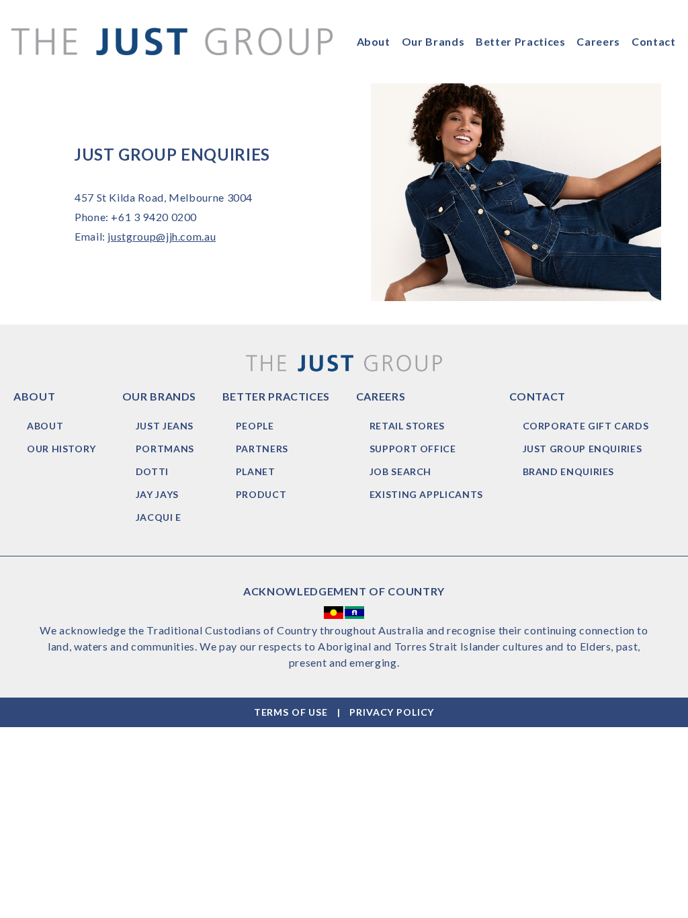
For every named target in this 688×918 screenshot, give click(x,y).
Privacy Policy (391, 712)
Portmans (165, 448)
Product (261, 494)
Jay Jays (157, 494)
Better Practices (520, 41)
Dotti (152, 471)
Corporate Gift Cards (586, 425)
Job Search (400, 471)
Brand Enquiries (569, 471)
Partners (262, 448)
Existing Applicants (426, 494)
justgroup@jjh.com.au (162, 236)
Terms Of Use (291, 712)
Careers (597, 41)
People (255, 425)
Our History (61, 448)
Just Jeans (165, 425)
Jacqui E (158, 517)
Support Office (413, 448)
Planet (255, 471)
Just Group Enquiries (582, 448)
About (373, 41)
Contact (653, 41)
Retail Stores (407, 425)
